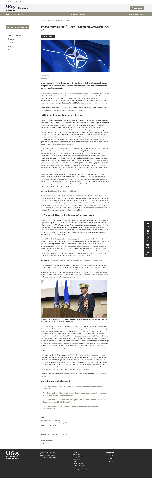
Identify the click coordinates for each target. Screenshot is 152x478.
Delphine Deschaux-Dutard (50, 420)
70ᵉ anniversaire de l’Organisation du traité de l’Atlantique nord (65, 93)
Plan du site (76, 454)
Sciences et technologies (15, 35)
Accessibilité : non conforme (81, 470)
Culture (10, 50)
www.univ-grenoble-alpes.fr (48, 457)
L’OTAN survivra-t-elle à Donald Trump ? (64, 191)
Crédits (75, 461)
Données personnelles (79, 465)
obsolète (58, 181)
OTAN (71, 322)
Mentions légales (78, 463)
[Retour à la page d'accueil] (10, 8)
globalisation (96, 135)
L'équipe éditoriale (78, 457)
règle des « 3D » (63, 167)
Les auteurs (76, 459)
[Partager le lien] (67, 434)
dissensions (53, 196)
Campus (10, 43)
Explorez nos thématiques (17, 27)
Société (10, 32)
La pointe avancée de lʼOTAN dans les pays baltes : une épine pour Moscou (76, 260)
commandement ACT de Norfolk (96, 275)
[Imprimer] (48, 434)
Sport (9, 46)
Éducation (11, 39)
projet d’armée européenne (92, 208)
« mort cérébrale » (100, 103)
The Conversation (69, 374)
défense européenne (50, 331)
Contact (75, 452)
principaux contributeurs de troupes (82, 246)
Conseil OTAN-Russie (93, 364)
